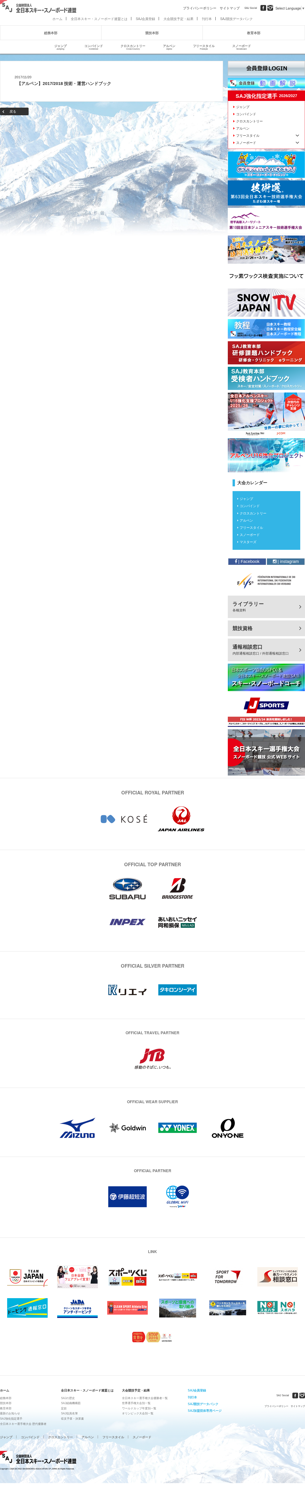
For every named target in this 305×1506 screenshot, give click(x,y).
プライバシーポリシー (199, 7)
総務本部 (50, 32)
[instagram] (270, 8)
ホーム (57, 18)
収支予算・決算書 (72, 1418)
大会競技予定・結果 (178, 18)
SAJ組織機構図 (71, 1403)
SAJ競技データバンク (236, 18)
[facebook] (263, 8)
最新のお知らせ (10, 1413)
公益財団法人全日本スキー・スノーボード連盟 (38, 1458)
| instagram (287, 561)
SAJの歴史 (68, 1398)
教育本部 (253, 32)
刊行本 (207, 18)
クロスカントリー (133, 46)
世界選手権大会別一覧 (136, 1403)
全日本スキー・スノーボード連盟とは (99, 18)
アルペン (169, 46)
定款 (64, 1408)
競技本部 (152, 32)
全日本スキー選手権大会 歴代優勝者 (23, 1424)
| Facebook (248, 561)
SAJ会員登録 (145, 18)
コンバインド (93, 46)
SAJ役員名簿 (69, 1413)
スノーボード (241, 46)
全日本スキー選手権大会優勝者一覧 (145, 1398)
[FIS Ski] (266, 580)
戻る (13, 111)
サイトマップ (230, 7)
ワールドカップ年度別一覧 (139, 1408)
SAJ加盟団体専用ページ (205, 1410)
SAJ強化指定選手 (11, 1418)
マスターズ (248, 542)
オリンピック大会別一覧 (137, 1413)
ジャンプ (60, 46)
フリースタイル (204, 46)
